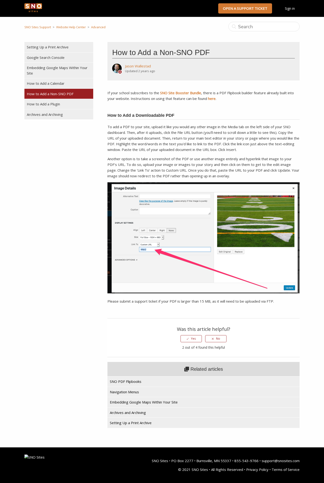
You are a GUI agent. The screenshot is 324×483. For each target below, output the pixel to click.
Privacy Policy (257, 469)
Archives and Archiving (45, 114)
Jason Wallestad (138, 66)
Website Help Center (71, 27)
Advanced (98, 27)
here (212, 98)
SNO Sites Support (37, 27)
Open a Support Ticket (245, 8)
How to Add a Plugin (43, 104)
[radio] (191, 338)
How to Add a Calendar (46, 83)
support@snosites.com (281, 460)
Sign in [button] (290, 8)
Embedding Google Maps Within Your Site (57, 70)
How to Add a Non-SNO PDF (50, 93)
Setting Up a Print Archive (48, 47)
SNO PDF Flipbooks (125, 381)
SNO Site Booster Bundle (180, 92)
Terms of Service (286, 469)
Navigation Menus (124, 391)
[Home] (33, 10)
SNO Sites (160, 460)
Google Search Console (46, 57)
